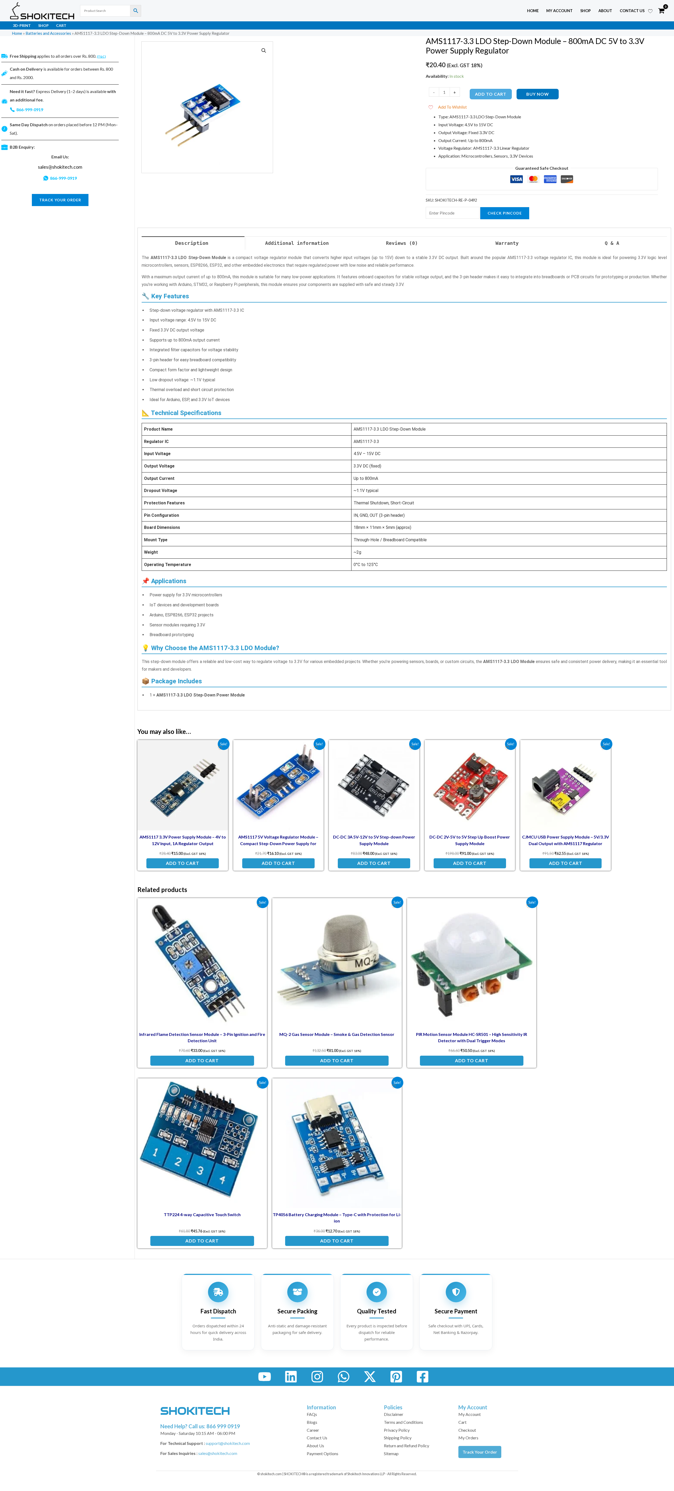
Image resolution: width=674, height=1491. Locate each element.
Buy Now (537, 93)
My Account (469, 1414)
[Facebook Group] (422, 1376)
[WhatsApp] (343, 1376)
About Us (315, 1445)
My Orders (468, 1437)
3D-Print (22, 25)
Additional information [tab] (297, 243)
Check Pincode (505, 213)
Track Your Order (480, 1451)
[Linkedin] (291, 1376)
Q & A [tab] (612, 243)
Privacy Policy (397, 1429)
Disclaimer (393, 1414)
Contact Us (632, 10)
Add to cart (490, 93)
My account (559, 10)
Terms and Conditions (403, 1422)
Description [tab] (192, 243)
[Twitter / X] (369, 1376)
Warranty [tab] (507, 243)
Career (313, 1429)
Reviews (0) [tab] (402, 243)
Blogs (312, 1422)
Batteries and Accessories (48, 33)
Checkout (467, 1429)
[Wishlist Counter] (650, 11)
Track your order (60, 200)
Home (533, 10)
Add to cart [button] (182, 863)
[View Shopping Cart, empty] (661, 10)
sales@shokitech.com (60, 167)
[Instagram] (317, 1376)
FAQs (312, 1414)
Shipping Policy (398, 1437)
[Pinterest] (396, 1376)
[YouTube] (264, 1376)
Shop (585, 10)
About (605, 10)
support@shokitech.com (228, 1443)
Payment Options (322, 1453)
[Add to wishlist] (220, 748)
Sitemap (391, 1453)
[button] (264, 50)
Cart (61, 25)
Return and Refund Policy (406, 1445)
